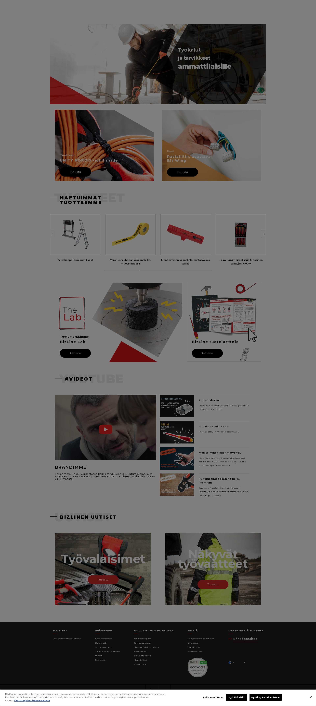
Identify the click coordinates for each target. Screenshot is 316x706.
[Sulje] (310, 697)
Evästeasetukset (213, 697)
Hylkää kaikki (236, 697)
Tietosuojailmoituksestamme (32, 700)
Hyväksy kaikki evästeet (265, 697)
